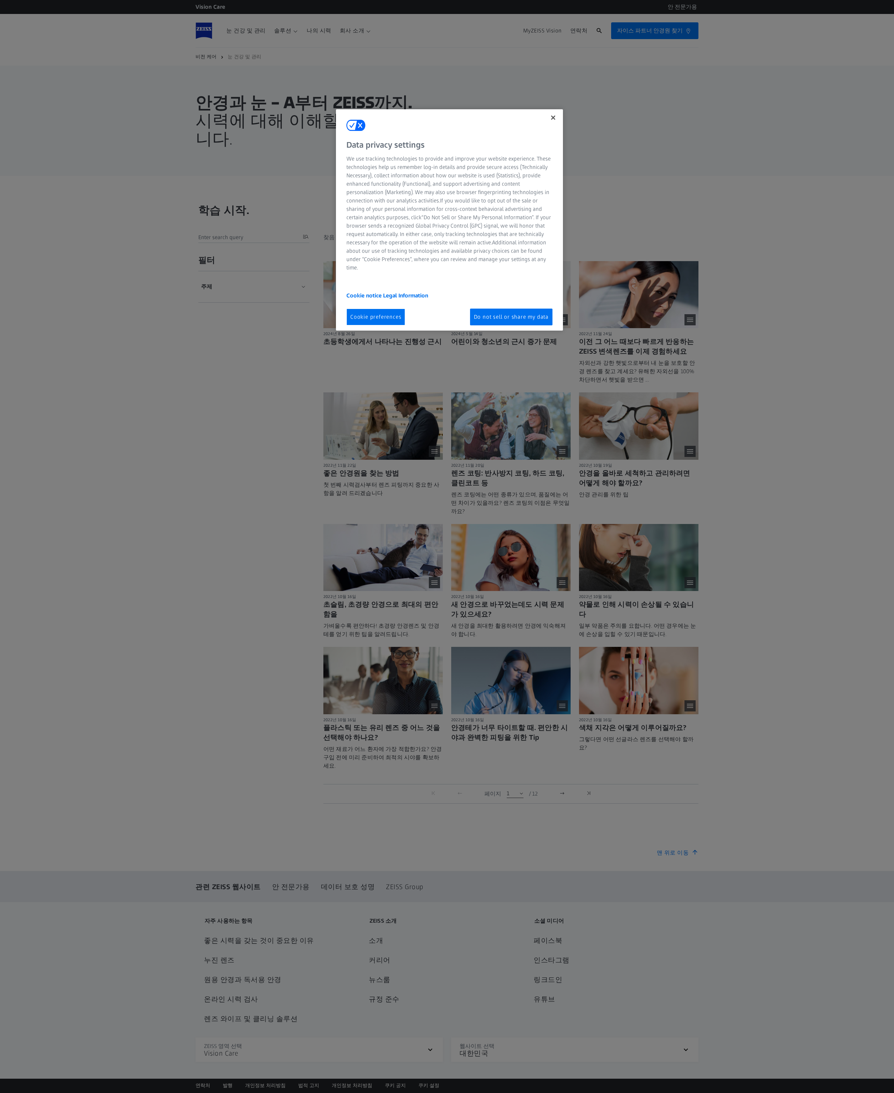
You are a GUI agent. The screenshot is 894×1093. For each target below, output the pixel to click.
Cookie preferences (375, 316)
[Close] (553, 117)
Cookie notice (364, 295)
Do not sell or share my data (511, 316)
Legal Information (405, 295)
